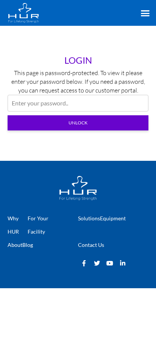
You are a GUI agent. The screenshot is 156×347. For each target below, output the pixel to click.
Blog (27, 245)
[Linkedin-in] (123, 263)
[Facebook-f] (84, 263)
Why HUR (13, 225)
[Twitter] (97, 263)
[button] (145, 13)
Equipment (113, 218)
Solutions (89, 218)
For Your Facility (38, 225)
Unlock (78, 123)
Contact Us (91, 245)
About (15, 245)
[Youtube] (110, 263)
